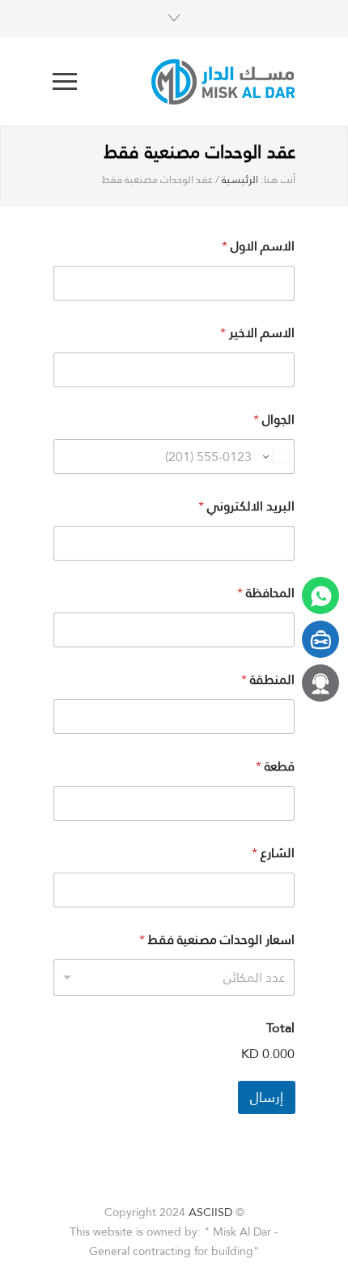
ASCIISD (210, 1212)
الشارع (273, 852)
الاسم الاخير (257, 332)
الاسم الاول (258, 246)
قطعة (275, 766)
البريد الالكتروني (246, 506)
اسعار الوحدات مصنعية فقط (217, 939)
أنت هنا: (278, 180)
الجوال (274, 419)
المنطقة (268, 679)
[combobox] (174, 977)
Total (280, 1027)
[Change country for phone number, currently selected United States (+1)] (276, 456)
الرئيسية (240, 179)
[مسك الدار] (186, 81)
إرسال (266, 1097)
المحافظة (266, 592)
